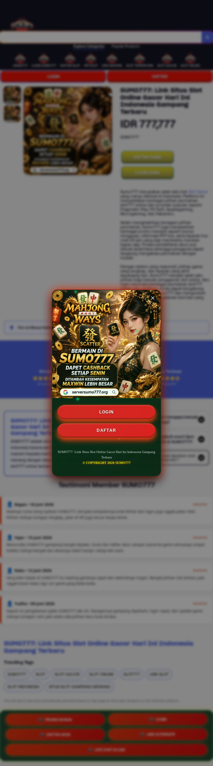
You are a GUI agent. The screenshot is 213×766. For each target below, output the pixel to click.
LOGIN (106, 412)
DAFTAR (106, 430)
